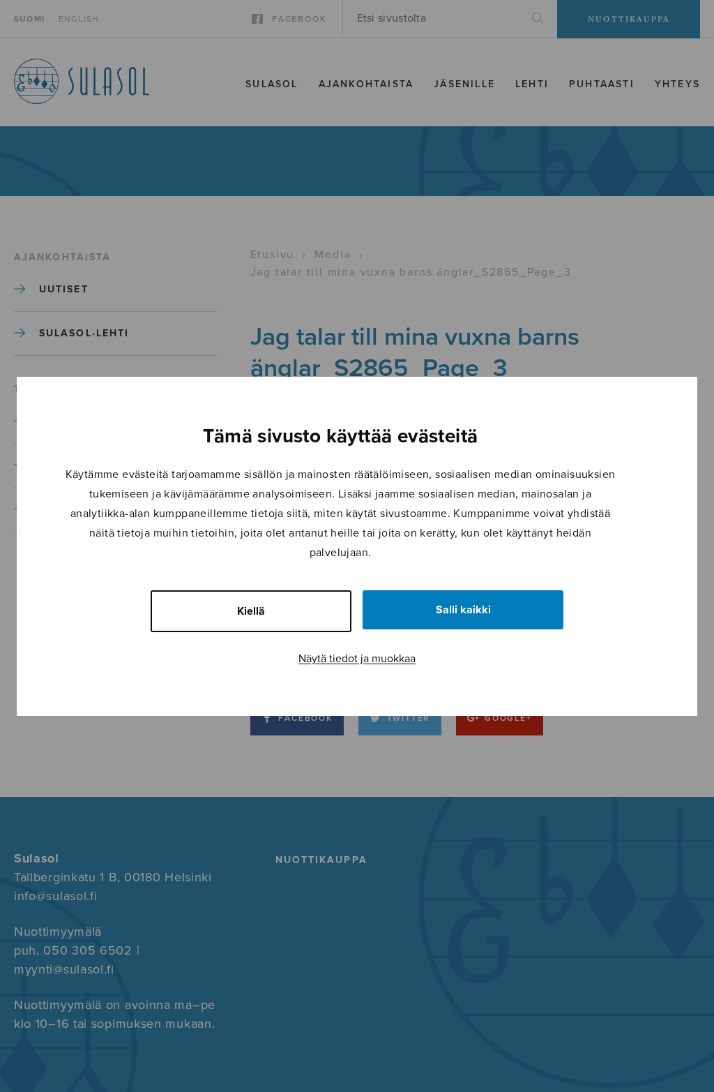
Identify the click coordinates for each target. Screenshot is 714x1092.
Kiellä (251, 611)
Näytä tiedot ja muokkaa (357, 659)
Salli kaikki (463, 610)
